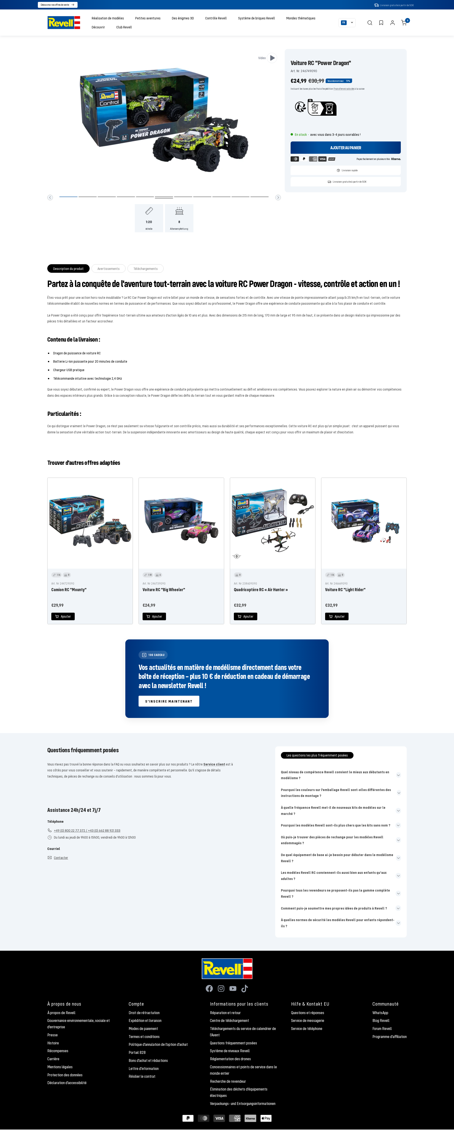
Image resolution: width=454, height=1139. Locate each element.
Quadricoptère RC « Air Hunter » (261, 589)
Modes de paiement (143, 1028)
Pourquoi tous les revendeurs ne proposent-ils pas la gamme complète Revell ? (335, 893)
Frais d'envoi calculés (344, 88)
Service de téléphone (306, 1028)
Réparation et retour (225, 1012)
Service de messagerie (307, 1020)
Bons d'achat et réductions (148, 1060)
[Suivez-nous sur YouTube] (233, 988)
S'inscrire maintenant (169, 701)
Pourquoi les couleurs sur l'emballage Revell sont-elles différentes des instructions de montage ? (336, 792)
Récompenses (57, 1050)
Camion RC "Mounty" (69, 589)
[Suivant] (278, 197)
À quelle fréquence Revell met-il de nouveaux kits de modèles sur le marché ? (333, 810)
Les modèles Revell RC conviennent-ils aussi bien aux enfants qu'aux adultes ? (334, 875)
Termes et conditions (144, 1036)
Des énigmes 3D (183, 18)
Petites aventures (148, 18)
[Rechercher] (370, 23)
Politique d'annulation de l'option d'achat (158, 1044)
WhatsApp (380, 1012)
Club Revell (124, 27)
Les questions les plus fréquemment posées (317, 755)
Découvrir (98, 27)
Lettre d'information (144, 1068)
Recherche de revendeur (228, 1081)
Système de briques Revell (256, 18)
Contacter (61, 857)
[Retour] (50, 197)
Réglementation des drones (230, 1058)
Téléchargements (145, 268)
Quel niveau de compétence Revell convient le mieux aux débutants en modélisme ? (335, 775)
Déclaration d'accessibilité (67, 1082)
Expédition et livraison (145, 1020)
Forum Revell (382, 1028)
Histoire (53, 1043)
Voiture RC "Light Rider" (345, 589)
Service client (214, 764)
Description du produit (68, 268)
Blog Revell (380, 1020)
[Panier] (404, 23)
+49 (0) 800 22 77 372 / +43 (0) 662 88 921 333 (87, 830)
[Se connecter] (392, 23)
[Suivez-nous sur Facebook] (209, 988)
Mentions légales (60, 1066)
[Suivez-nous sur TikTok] (245, 988)
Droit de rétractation (144, 1012)
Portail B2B (137, 1052)
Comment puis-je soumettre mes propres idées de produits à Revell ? (334, 908)
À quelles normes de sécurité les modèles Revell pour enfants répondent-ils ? (337, 922)
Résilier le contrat (142, 1076)
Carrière (53, 1058)
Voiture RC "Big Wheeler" (164, 589)
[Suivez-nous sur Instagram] (221, 988)
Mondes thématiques (300, 18)
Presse (52, 1035)
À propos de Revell (61, 1012)
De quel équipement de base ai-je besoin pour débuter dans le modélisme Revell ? (337, 857)
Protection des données (65, 1074)
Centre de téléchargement (229, 1020)
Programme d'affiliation (389, 1036)
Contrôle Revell (216, 18)
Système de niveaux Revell (230, 1050)
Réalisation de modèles (108, 18)
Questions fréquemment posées (233, 1043)
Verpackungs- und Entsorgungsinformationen (242, 1103)
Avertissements (108, 268)
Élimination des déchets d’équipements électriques (238, 1092)
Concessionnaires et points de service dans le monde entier (243, 1070)
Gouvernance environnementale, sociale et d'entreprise (78, 1023)
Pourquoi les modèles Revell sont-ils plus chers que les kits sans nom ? (335, 825)
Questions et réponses (307, 1012)
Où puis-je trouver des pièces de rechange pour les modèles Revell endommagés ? (332, 840)
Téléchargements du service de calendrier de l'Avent (243, 1032)
